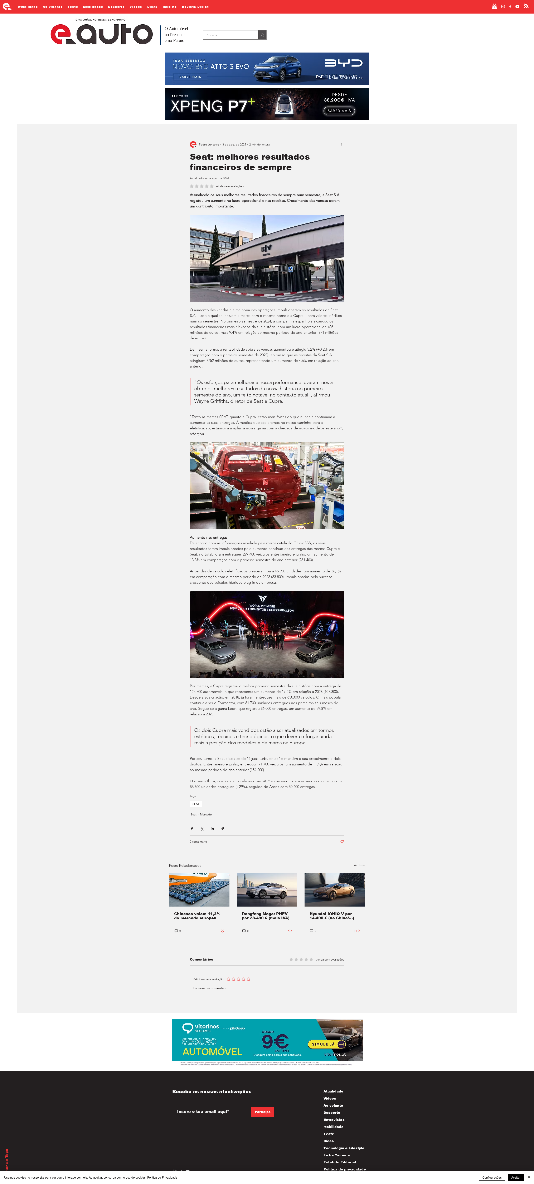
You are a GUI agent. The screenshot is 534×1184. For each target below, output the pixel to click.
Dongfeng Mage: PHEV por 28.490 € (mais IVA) (266, 916)
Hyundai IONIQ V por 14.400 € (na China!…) (332, 916)
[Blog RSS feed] (526, 6)
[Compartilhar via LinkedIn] (212, 829)
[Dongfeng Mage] (267, 890)
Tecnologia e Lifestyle (340, 1148)
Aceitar (515, 1177)
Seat (193, 814)
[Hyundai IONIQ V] (335, 890)
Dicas (329, 1141)
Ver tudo (359, 865)
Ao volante (333, 1105)
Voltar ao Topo (7, 1163)
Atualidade (333, 1091)
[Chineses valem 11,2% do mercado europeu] (199, 890)
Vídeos (330, 1098)
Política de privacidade (340, 1169)
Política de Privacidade (162, 1177)
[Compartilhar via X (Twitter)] (202, 829)
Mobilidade (334, 1127)
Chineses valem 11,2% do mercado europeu (197, 916)
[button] (494, 6)
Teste (329, 1134)
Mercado (206, 814)
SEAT (196, 803)
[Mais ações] (341, 144)
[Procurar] (262, 34)
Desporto (332, 1112)
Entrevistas (334, 1119)
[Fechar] (528, 1177)
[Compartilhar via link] (222, 829)
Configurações (492, 1177)
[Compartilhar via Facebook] (192, 829)
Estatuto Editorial (340, 1162)
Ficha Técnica (337, 1155)
